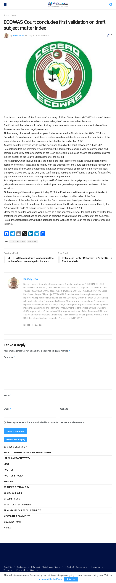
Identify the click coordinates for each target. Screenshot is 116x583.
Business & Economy (15, 447)
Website (64, 409)
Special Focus (12, 499)
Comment (10, 357)
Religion (8, 481)
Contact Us (21, 567)
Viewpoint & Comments (17, 516)
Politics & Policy (13, 476)
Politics (8, 470)
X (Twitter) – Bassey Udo (76, 567)
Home (6, 15)
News (13, 15)
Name (7, 395)
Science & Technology (16, 487)
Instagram (96, 567)
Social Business (13, 493)
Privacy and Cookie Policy (50, 579)
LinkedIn (34, 570)
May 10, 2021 (34, 35)
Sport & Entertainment (17, 504)
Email (7, 408)
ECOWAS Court (18, 241)
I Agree (71, 579)
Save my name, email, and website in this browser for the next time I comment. (45, 422)
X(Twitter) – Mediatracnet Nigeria (45, 567)
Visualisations (12, 522)
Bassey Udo (18, 35)
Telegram (8, 570)
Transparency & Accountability (22, 510)
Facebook (20, 570)
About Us (8, 567)
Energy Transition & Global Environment (27, 452)
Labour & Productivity (17, 458)
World (7, 527)
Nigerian (32, 241)
